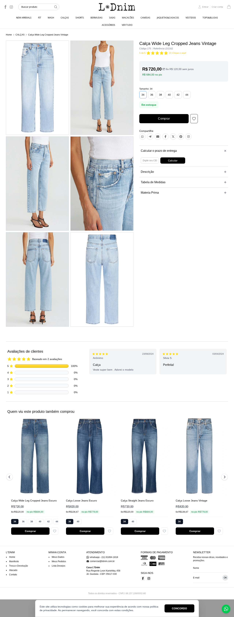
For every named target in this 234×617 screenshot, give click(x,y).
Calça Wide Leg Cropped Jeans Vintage (48, 34)
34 (142, 94)
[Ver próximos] (224, 477)
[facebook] (5, 7)
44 (186, 94)
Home (9, 34)
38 (160, 94)
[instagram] (11, 7)
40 (169, 94)
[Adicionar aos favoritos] (54, 531)
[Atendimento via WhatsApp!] (226, 609)
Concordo (179, 608)
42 (178, 94)
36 (151, 94)
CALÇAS (20, 34)
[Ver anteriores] (10, 477)
